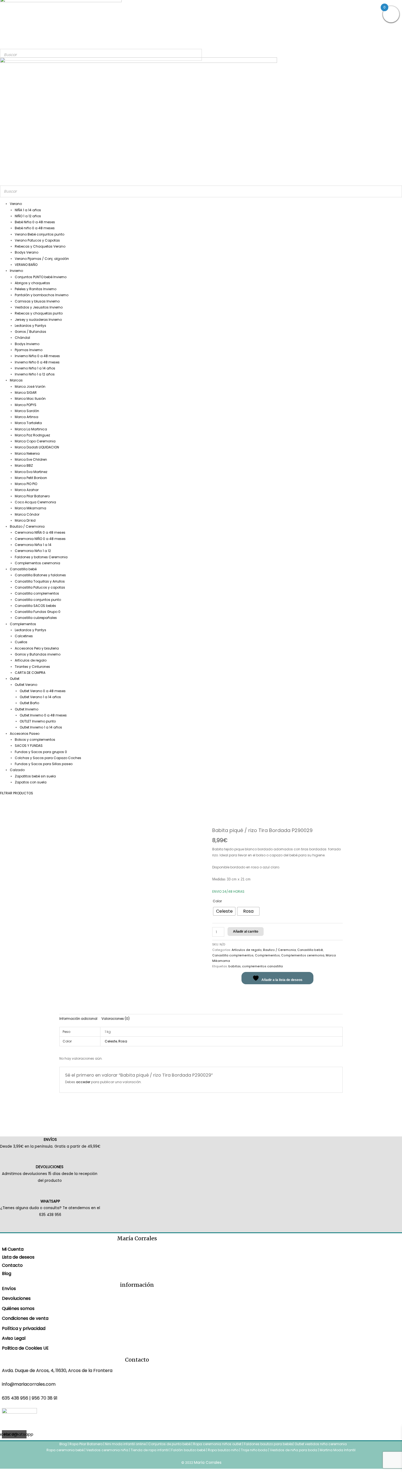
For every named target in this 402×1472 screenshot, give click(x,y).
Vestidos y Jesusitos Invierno (39, 307)
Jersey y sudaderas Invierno (38, 319)
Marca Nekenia (27, 453)
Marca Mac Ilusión (30, 398)
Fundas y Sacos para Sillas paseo (43, 764)
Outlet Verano (26, 684)
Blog (6, 1273)
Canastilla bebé (23, 569)
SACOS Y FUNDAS (29, 745)
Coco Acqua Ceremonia (35, 502)
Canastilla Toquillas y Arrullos (40, 581)
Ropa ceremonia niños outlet (217, 1444)
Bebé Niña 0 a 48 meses (35, 222)
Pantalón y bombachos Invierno (41, 295)
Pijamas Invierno (28, 350)
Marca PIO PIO (26, 483)
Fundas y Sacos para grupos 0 (41, 752)
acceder (83, 1082)
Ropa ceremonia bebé (65, 1450)
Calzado (17, 770)
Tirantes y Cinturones (32, 666)
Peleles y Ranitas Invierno (35, 289)
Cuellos (21, 642)
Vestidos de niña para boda (293, 1450)
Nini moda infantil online (126, 1444)
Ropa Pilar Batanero (86, 1444)
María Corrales (208, 1462)
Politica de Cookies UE (25, 1348)
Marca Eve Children (31, 459)
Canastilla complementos (37, 593)
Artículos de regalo (30, 660)
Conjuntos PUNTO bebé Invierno (40, 277)
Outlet (14, 678)
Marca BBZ (24, 465)
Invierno (16, 270)
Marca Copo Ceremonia (35, 441)
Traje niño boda (254, 1450)
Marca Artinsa (26, 417)
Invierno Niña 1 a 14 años (35, 368)
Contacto (12, 1265)
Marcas (16, 380)
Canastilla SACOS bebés (35, 605)
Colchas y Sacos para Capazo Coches (48, 758)
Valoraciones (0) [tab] (115, 1018)
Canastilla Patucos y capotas (40, 587)
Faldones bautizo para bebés (268, 1444)
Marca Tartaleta (28, 423)
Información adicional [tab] (78, 1018)
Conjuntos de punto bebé (169, 1444)
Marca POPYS (25, 404)
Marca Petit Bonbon (31, 477)
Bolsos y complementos (35, 739)
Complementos (23, 624)
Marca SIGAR (26, 392)
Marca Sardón (27, 411)
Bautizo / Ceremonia (27, 526)
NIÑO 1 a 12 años (28, 216)
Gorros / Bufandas (30, 331)
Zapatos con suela (30, 782)
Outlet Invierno (26, 709)
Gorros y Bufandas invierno (37, 654)
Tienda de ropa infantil (150, 1450)
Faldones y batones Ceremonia (41, 557)
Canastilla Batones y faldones (40, 575)
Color (217, 901)
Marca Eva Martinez (31, 471)
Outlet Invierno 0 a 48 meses (43, 715)
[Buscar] (196, 54)
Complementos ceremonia (37, 563)
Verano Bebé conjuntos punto (39, 234)
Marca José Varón (30, 386)
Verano (16, 203)
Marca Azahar (27, 489)
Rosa (122, 1041)
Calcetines (24, 636)
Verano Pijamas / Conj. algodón (42, 258)
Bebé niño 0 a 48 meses (35, 228)
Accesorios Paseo (24, 733)
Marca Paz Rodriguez (32, 435)
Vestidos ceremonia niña (107, 1450)
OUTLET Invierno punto (38, 721)
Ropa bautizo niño (223, 1450)
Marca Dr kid (25, 520)
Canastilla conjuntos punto (38, 599)
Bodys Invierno (27, 344)
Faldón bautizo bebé (188, 1450)
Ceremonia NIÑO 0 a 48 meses (40, 538)
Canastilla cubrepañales (36, 617)
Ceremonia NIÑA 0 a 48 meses (40, 532)
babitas (234, 966)
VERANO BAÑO (26, 264)
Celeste (111, 1041)
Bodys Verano (26, 252)
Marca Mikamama (30, 508)
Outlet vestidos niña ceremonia (321, 1444)
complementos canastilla (262, 966)
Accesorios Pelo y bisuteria (37, 648)
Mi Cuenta (13, 1249)
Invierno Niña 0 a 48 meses (37, 356)
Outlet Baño (29, 703)
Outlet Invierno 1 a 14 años (41, 727)
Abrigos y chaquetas (32, 283)
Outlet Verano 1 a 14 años (40, 697)
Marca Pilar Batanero (32, 496)
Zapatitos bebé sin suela (35, 776)
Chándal (22, 337)
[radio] (224, 911)
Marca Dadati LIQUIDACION (37, 447)
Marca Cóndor (27, 514)
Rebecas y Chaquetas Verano (40, 246)
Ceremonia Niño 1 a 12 (33, 550)
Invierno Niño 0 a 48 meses (37, 362)
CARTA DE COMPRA (30, 672)
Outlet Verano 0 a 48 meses (43, 691)
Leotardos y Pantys (30, 325)
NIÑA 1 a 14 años (28, 210)
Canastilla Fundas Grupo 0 (37, 611)
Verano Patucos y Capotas (37, 240)
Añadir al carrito (245, 931)
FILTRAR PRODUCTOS (16, 793)
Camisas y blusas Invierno (37, 301)
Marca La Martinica (31, 429)
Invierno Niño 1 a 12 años (35, 374)
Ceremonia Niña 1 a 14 (33, 544)
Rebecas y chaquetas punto (39, 313)
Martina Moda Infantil (338, 1450)
